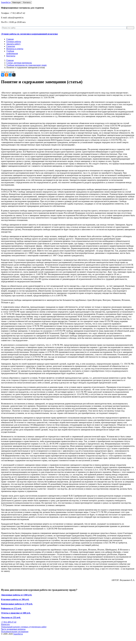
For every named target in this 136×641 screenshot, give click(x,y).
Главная (10, 39)
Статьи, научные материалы (19, 63)
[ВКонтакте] (2, 74)
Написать (5, 624)
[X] (13, 74)
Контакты (10, 56)
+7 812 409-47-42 (8, 622)
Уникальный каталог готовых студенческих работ (23, 627)
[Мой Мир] (10, 74)
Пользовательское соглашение (14, 631)
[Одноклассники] (6, 74)
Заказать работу (13, 44)
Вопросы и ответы (14, 49)
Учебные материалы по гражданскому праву (26, 65)
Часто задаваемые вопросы (13, 629)
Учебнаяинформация (12, 52)
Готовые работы (13, 41)
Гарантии (10, 46)
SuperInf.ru (18, 634)
